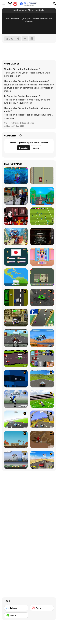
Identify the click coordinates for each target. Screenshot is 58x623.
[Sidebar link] (3, 4)
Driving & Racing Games (23, 123)
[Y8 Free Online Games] (12, 4)
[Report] (25, 38)
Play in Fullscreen (29, 28)
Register (23, 148)
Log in (36, 148)
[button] (9, 118)
